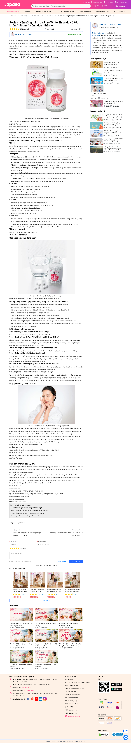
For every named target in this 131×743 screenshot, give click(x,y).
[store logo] (12, 5)
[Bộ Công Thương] (104, 736)
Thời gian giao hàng (71, 691)
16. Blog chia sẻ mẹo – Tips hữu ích (42, 15)
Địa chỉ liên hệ (109, 2)
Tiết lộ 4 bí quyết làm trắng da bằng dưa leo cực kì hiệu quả (29, 510)
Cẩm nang (24, 15)
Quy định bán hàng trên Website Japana (77, 682)
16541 (20, 447)
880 (20, 124)
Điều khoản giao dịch (71, 697)
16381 (20, 458)
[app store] (116, 686)
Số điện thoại (42, 541)
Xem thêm (46, 600)
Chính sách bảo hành (71, 713)
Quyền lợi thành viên (71, 707)
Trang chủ (13, 15)
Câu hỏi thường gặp (71, 701)
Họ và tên (13, 541)
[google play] (116, 691)
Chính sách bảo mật (71, 710)
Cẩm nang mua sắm (121, 2)
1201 (20, 485)
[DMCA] (117, 736)
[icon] (28, 700)
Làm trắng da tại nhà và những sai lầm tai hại (24, 516)
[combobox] (61, 6)
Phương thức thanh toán (72, 694)
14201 (20, 452)
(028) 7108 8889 (28, 690)
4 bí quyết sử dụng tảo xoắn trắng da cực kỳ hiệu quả (27, 513)
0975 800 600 (26, 687)
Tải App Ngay (86, 2)
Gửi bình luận (76, 561)
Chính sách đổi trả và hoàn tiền (74, 688)
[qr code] (104, 687)
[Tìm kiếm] (33, 6)
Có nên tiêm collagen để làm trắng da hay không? (26, 508)
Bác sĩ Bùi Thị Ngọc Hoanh (23, 34)
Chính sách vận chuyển (72, 704)
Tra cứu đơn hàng (97, 2)
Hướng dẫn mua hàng (71, 685)
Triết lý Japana (69, 679)
